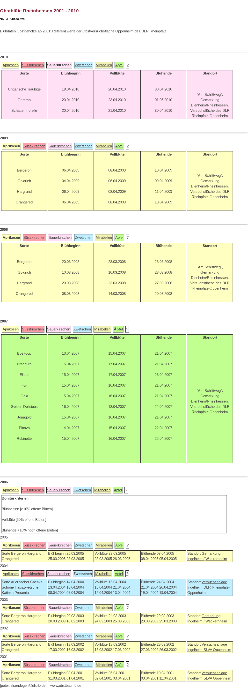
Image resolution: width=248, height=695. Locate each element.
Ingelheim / (195, 559)
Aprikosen (11, 65)
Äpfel (119, 65)
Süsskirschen (33, 65)
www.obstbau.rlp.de (65, 686)
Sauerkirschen (60, 146)
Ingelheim (195, 587)
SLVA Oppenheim (217, 650)
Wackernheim (216, 559)
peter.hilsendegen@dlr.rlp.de (23, 686)
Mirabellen (104, 65)
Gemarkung (211, 553)
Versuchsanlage (214, 582)
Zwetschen (83, 65)
